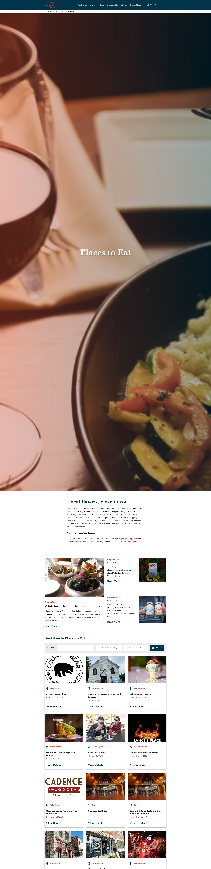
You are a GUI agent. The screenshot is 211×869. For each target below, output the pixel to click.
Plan (102, 5)
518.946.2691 (58, 698)
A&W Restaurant (96, 752)
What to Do (82, 5)
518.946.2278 (58, 759)
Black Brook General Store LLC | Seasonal (104, 695)
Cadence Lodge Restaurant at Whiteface (61, 812)
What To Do (59, 11)
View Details (53, 706)
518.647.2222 (141, 756)
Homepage (48, 11)
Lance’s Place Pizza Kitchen (144, 752)
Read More (51, 625)
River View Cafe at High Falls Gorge (61, 753)
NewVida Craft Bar (97, 811)
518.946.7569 (100, 756)
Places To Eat (69, 11)
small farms (132, 541)
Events (124, 5)
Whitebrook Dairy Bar (141, 694)
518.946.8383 (141, 698)
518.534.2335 (58, 817)
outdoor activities (80, 541)
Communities (113, 5)
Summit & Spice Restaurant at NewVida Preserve (145, 812)
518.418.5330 (141, 817)
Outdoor (94, 5)
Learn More (135, 5)
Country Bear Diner (56, 694)
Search (158, 648)
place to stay (126, 538)
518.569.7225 (100, 700)
